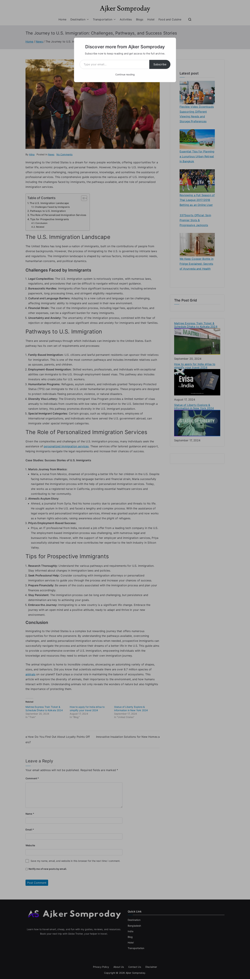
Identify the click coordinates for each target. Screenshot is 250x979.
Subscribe (159, 64)
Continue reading (125, 74)
